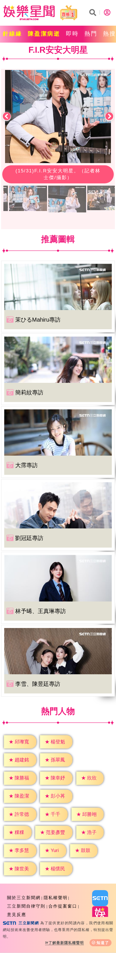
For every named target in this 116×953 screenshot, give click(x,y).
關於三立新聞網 (24, 897)
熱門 (90, 33)
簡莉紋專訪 (29, 392)
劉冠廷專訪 (29, 538)
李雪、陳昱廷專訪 (37, 684)
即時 (72, 33)
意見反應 (16, 914)
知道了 (103, 943)
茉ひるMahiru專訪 (38, 320)
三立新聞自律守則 (26, 906)
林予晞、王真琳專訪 (40, 611)
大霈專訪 (26, 465)
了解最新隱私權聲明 (66, 943)
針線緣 (12, 33)
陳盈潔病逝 (44, 33)
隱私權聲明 (56, 897)
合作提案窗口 (62, 906)
